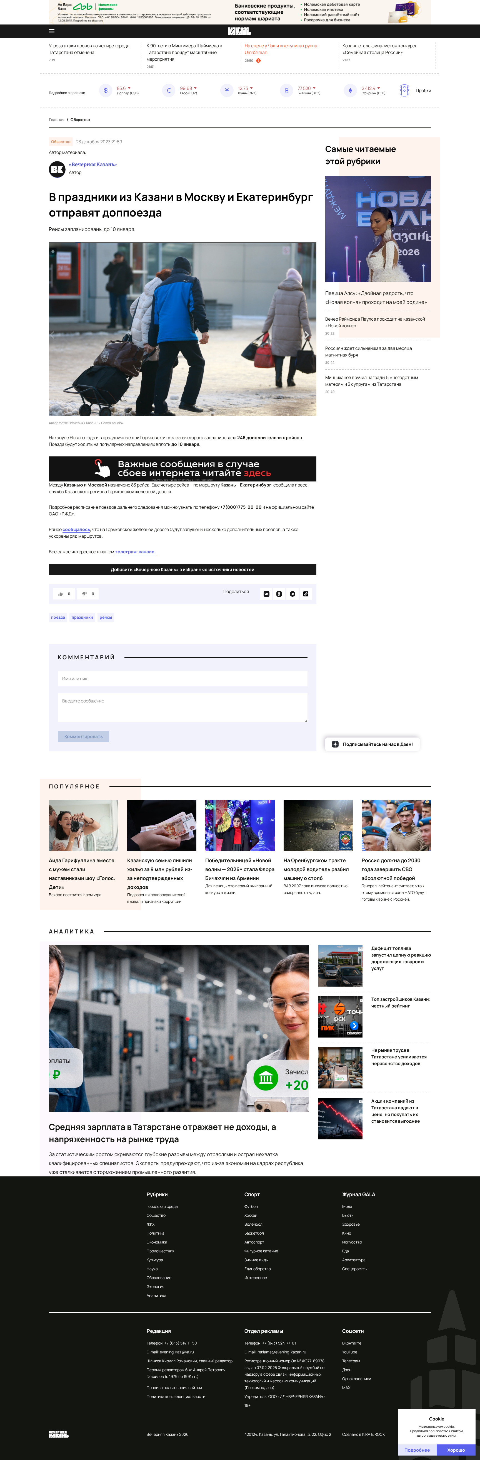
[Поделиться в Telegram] (292, 594)
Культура (155, 1259)
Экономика (157, 1242)
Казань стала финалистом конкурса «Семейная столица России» (380, 49)
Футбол (251, 1206)
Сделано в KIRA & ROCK (363, 1434)
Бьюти (348, 1215)
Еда (345, 1250)
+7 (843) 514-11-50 (180, 1343)
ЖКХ (150, 1224)
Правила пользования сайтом (174, 1387)
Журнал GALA (358, 1194)
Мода (347, 1206)
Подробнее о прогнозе (67, 93)
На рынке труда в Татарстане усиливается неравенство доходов (399, 1056)
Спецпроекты (354, 1268)
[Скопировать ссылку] (306, 594)
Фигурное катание (261, 1250)
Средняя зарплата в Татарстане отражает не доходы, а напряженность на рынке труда (162, 1133)
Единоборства (257, 1268)
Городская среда (162, 1206)
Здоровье (351, 1224)
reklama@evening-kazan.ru (282, 1352)
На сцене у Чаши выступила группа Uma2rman (281, 49)
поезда (58, 617)
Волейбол (253, 1224)
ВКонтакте (351, 1343)
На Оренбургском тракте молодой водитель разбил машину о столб (316, 869)
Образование (159, 1277)
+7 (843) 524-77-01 (279, 1343)
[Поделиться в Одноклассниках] (279, 594)
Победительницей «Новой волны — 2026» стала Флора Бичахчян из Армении (239, 869)
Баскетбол (254, 1233)
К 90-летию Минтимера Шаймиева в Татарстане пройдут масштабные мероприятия (184, 52)
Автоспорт (254, 1242)
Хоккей (250, 1215)
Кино (346, 1233)
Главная (56, 119)
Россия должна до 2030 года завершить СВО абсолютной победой (391, 869)
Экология (155, 1286)
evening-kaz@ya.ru (177, 1352)
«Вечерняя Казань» (93, 164)
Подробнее (417, 1450)
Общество (80, 119)
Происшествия (160, 1250)
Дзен (346, 1369)
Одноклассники (356, 1378)
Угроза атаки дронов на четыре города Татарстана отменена (89, 49)
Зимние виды (256, 1259)
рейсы (106, 617)
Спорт (252, 1194)
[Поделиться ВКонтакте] (266, 594)
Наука (152, 1268)
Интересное (255, 1277)
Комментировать (83, 736)
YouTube (349, 1352)
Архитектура (354, 1259)
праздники (82, 617)
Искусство (352, 1242)
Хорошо (456, 1450)
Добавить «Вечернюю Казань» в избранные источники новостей (182, 569)
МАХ (346, 1387)
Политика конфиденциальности (176, 1396)
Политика (155, 1233)
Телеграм (351, 1360)
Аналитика (72, 931)
